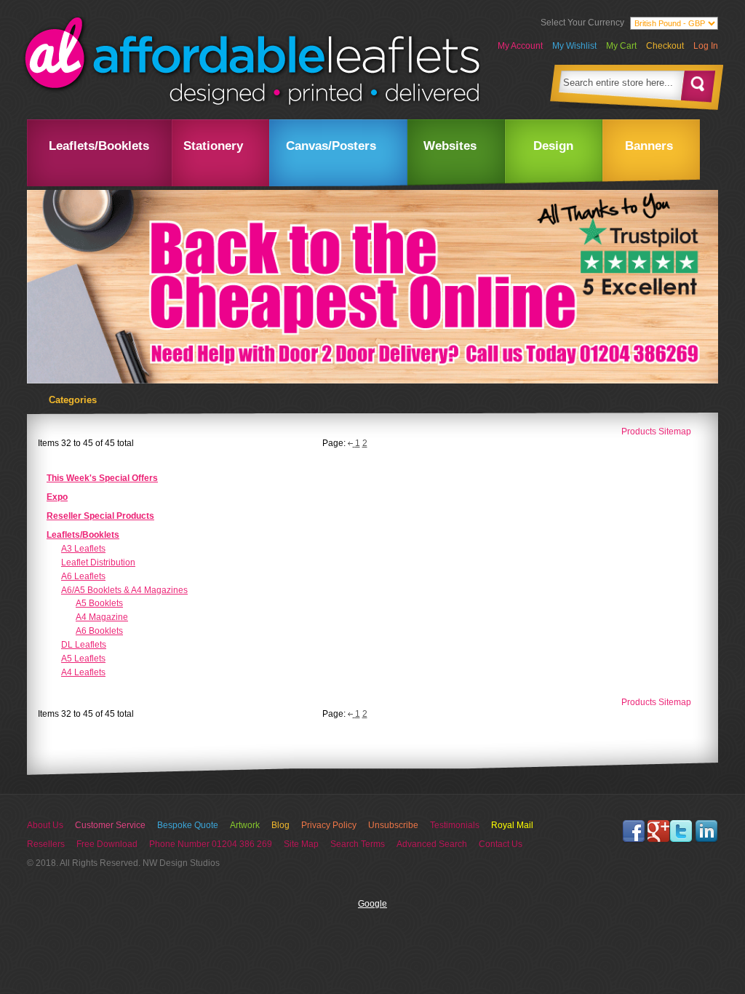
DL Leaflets (83, 645)
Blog (280, 825)
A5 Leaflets (83, 658)
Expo (57, 497)
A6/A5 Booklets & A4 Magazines (124, 590)
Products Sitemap (656, 431)
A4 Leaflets (83, 672)
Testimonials (454, 825)
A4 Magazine (102, 617)
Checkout (665, 46)
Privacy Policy (328, 825)
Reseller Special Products (100, 516)
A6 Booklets (99, 631)
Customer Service (110, 825)
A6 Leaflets (83, 576)
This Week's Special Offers (102, 478)
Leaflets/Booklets (83, 535)
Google (372, 904)
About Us (45, 825)
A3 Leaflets (83, 549)
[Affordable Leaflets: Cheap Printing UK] (251, 61)
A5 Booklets (99, 603)
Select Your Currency (582, 22)
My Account (520, 46)
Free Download (107, 844)
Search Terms (357, 844)
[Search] (698, 85)
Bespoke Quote (187, 825)
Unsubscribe (393, 825)
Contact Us (500, 844)
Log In (705, 46)
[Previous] (351, 443)
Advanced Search (432, 844)
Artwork (245, 825)
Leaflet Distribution (98, 562)
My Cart (621, 46)
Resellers (46, 844)
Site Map (301, 844)
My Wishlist (574, 46)
